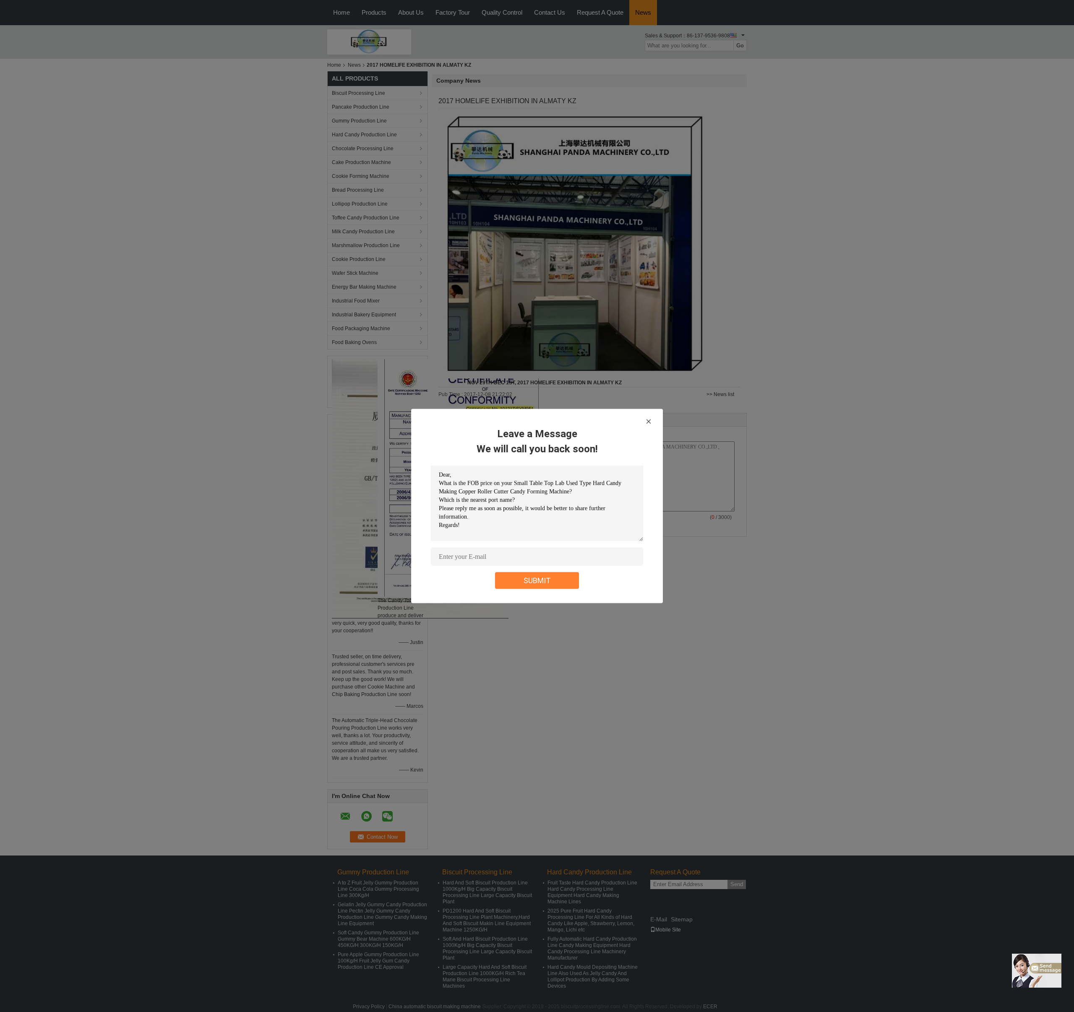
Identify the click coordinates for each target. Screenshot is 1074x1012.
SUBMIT (537, 580)
